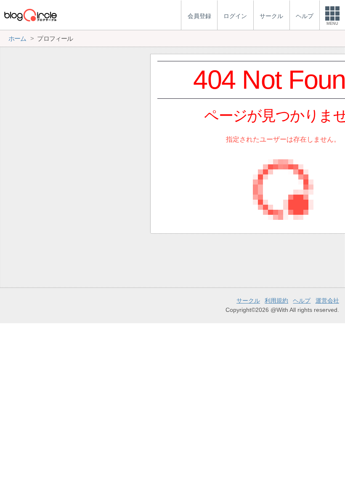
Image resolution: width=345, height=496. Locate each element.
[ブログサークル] (30, 15)
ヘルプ (301, 300)
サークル (248, 300)
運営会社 (327, 300)
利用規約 (276, 300)
